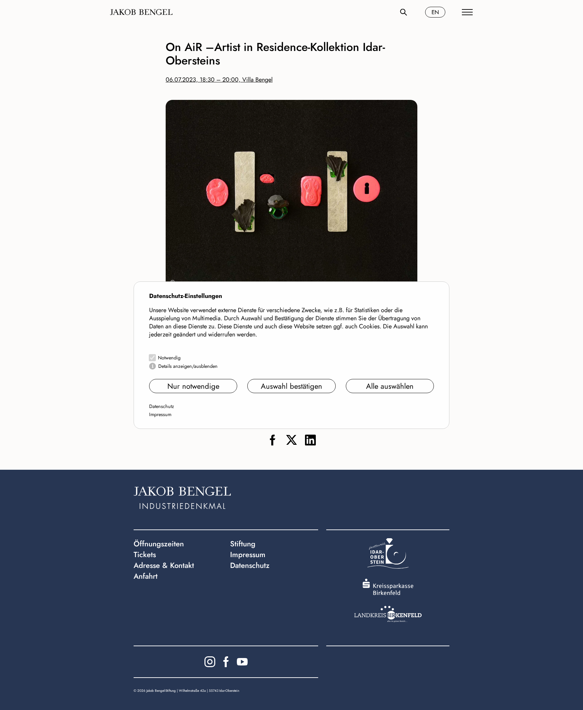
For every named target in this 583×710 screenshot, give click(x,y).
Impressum (160, 414)
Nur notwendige (193, 386)
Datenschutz (161, 406)
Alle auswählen (390, 386)
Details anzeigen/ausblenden (188, 366)
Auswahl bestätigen (291, 386)
